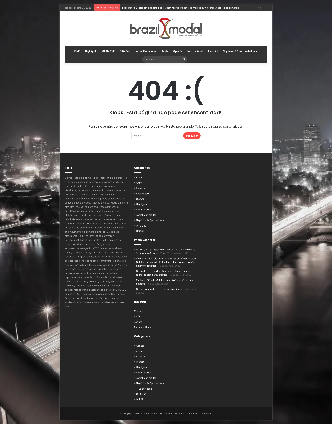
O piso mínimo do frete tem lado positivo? (159, 289)
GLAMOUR (108, 51)
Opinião (178, 51)
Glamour (140, 198)
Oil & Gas (124, 51)
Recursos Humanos (145, 327)
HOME (76, 51)
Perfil (137, 316)
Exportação (142, 193)
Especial (213, 51)
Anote (164, 51)
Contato (138, 311)
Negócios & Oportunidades (239, 51)
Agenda (140, 177)
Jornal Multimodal (145, 51)
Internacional (195, 51)
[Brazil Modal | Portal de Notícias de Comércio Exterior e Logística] (166, 28)
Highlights (91, 51)
